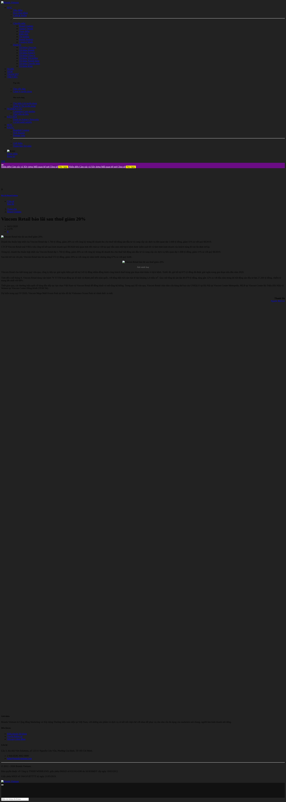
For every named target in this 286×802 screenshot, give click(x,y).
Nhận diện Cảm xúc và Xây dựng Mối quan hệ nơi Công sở (34, 166)
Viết (3, 161)
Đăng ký (11, 156)
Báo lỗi (10, 204)
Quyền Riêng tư (14, 736)
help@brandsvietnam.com (19, 758)
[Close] (2, 164)
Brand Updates (14, 211)
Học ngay (63, 167)
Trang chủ (12, 209)
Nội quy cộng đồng (16, 739)
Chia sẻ (10, 201)
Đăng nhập (12, 153)
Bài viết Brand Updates (9, 195)
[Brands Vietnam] (10, 2)
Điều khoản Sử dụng (17, 734)
